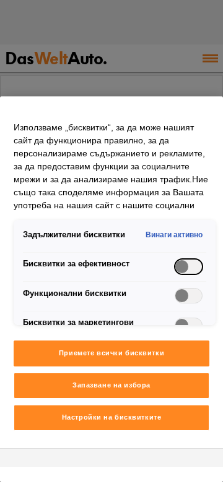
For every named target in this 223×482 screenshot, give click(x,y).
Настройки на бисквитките (112, 417)
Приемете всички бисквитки (111, 353)
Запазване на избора (111, 385)
